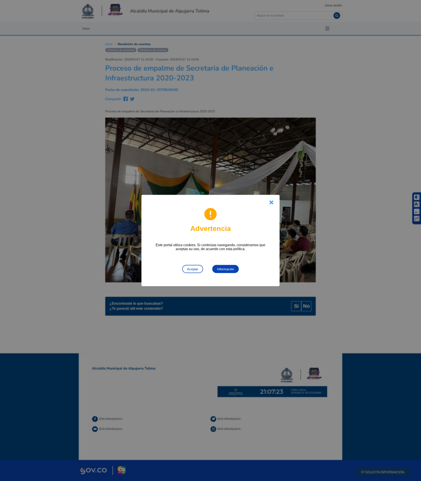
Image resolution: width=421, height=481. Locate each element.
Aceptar (192, 269)
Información (225, 269)
